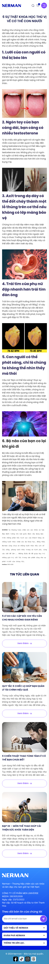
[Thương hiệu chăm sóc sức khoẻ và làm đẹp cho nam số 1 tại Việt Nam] (11, 5)
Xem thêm (23, 643)
